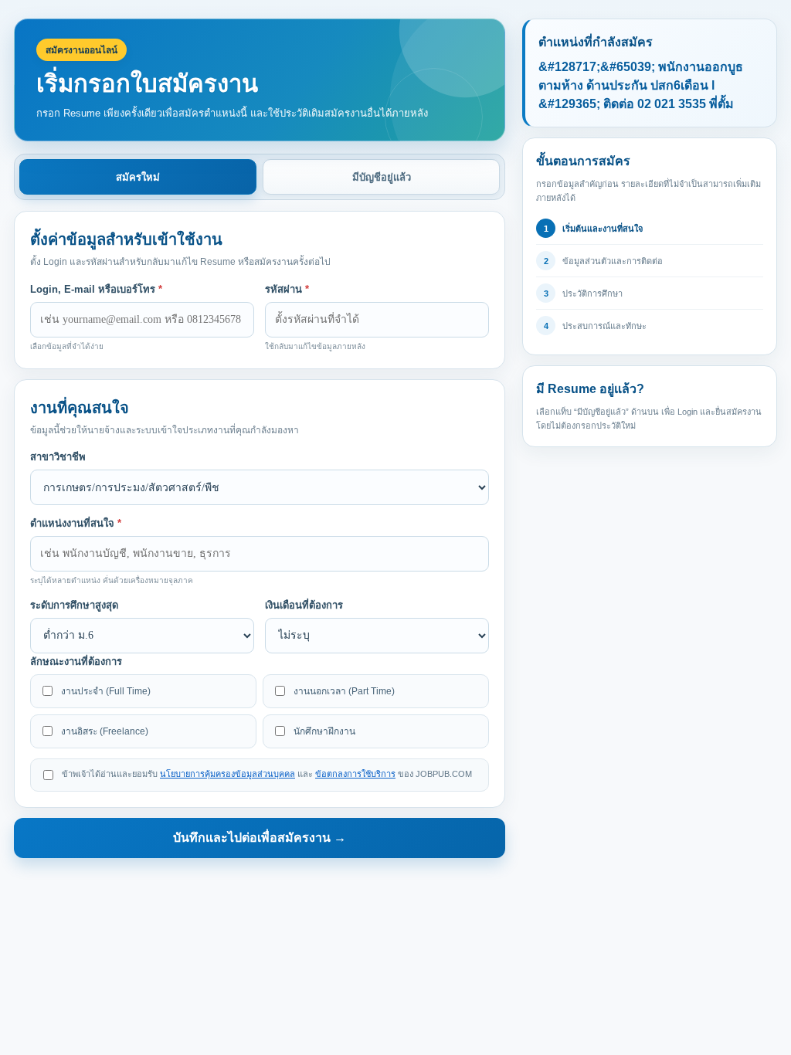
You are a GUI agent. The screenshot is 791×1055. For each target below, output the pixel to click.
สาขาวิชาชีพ (58, 457)
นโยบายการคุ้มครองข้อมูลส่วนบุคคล (227, 774)
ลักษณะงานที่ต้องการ (76, 661)
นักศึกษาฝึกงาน (324, 731)
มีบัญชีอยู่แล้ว (381, 177)
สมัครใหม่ (138, 177)
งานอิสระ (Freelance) (104, 731)
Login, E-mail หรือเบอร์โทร (96, 289)
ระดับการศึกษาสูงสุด (74, 605)
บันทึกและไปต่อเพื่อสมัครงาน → (259, 837)
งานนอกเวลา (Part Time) (344, 691)
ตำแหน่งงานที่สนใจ (75, 523)
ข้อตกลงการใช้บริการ (355, 774)
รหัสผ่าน (287, 289)
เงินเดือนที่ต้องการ (304, 605)
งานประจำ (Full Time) (106, 691)
